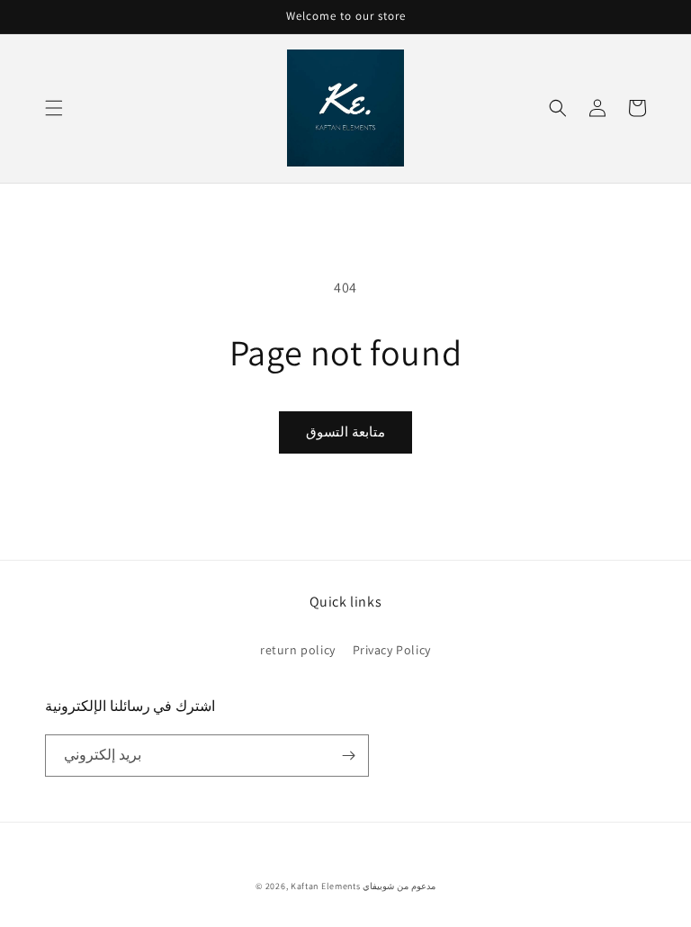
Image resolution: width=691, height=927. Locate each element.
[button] (54, 108)
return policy (298, 650)
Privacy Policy (392, 650)
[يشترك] (348, 755)
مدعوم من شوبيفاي (399, 886)
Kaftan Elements (326, 886)
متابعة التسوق (345, 431)
